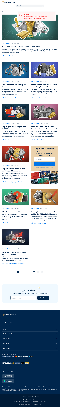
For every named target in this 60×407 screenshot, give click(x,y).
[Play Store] (8, 381)
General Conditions (18, 401)
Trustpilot (4, 319)
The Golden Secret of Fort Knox (14, 212)
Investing (36, 97)
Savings (44, 223)
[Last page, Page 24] (42, 272)
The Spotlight (6, 43)
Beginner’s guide (19, 97)
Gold (15, 55)
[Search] (42, 6)
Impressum (35, 401)
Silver (6, 97)
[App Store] (8, 376)
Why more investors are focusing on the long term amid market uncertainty (44, 87)
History (18, 55)
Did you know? (9, 55)
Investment (45, 97)
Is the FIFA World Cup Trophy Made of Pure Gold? (21, 46)
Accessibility (43, 401)
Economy (14, 263)
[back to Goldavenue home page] (8, 2)
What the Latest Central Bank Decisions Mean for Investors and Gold (44, 129)
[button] (43, 298)
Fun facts (10, 139)
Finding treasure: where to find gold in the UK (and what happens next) (44, 214)
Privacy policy (28, 401)
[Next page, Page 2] (38, 272)
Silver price (12, 97)
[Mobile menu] (57, 2)
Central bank (37, 139)
